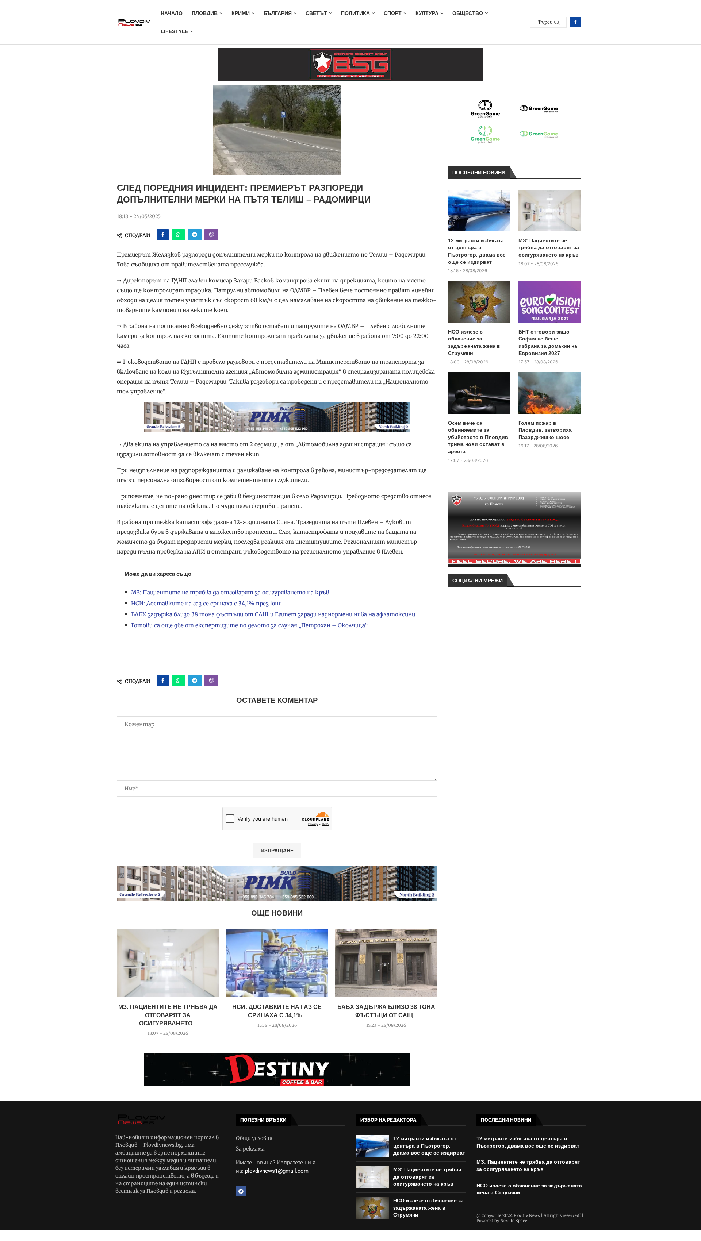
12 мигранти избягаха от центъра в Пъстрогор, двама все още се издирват (477, 251)
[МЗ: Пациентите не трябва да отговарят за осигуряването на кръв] (168, 963)
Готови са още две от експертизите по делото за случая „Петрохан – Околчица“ (249, 625)
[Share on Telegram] (195, 234)
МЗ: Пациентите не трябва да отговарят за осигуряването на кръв (230, 592)
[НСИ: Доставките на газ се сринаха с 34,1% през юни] (277, 963)
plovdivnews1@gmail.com (277, 1171)
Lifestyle (174, 31)
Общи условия (254, 1138)
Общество (467, 13)
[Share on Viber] (211, 234)
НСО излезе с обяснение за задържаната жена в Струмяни (474, 342)
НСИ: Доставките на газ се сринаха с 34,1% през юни (206, 603)
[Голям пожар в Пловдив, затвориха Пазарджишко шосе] (549, 393)
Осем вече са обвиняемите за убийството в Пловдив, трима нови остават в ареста (479, 437)
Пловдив (205, 13)
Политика (355, 13)
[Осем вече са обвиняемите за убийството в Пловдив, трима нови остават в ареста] (479, 393)
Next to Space (513, 1220)
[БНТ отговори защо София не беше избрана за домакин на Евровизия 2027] (549, 302)
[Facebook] (575, 22)
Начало (172, 13)
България (278, 13)
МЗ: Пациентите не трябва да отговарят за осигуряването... (168, 1015)
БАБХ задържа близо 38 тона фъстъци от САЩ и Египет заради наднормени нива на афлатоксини (273, 614)
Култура (426, 13)
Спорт (393, 13)
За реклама (250, 1148)
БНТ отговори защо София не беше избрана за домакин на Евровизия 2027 (547, 342)
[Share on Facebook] (163, 234)
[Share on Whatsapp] (178, 234)
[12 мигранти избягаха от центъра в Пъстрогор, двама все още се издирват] (479, 210)
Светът (316, 13)
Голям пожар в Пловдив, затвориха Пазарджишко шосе (545, 430)
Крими (240, 13)
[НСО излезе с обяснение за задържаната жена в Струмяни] (479, 302)
